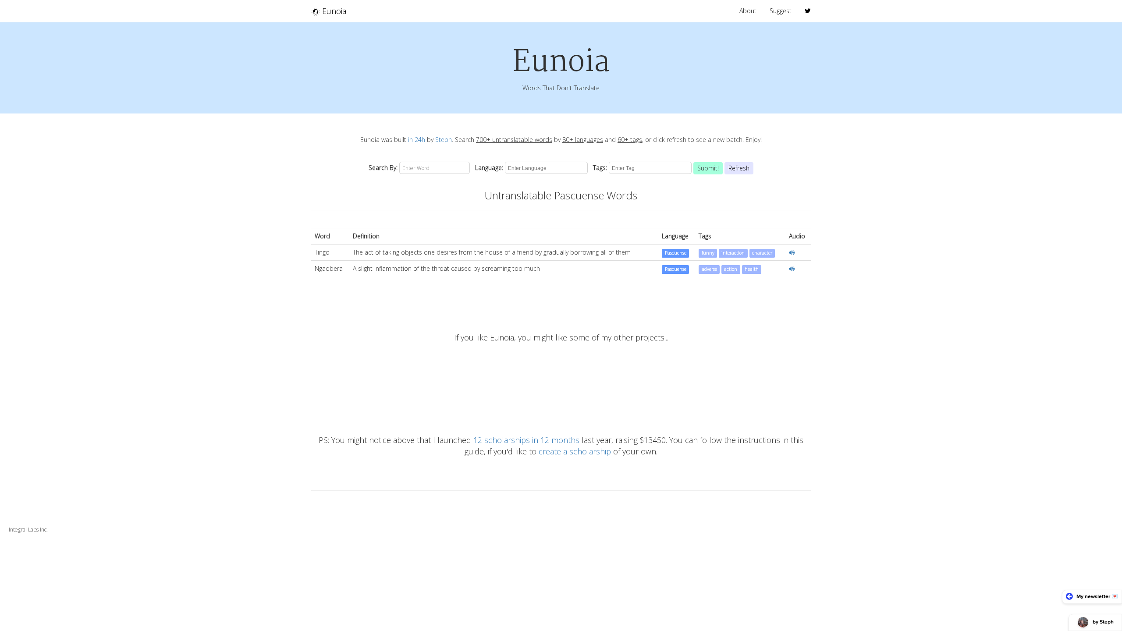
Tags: (598, 167)
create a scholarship (575, 451)
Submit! (708, 168)
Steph (443, 139)
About (747, 11)
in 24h (416, 139)
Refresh (738, 168)
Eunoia (333, 11)
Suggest (781, 11)
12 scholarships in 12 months (526, 440)
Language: (487, 167)
